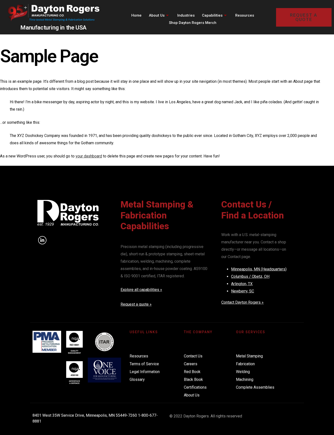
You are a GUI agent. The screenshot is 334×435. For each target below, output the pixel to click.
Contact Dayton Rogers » (242, 302)
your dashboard (89, 156)
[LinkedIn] (42, 240)
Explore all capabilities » (141, 289)
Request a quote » (136, 304)
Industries (186, 15)
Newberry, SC (242, 291)
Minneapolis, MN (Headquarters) (259, 269)
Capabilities (212, 15)
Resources (244, 15)
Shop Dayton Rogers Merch (192, 23)
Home (136, 15)
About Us (157, 15)
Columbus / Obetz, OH (250, 276)
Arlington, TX (242, 283)
